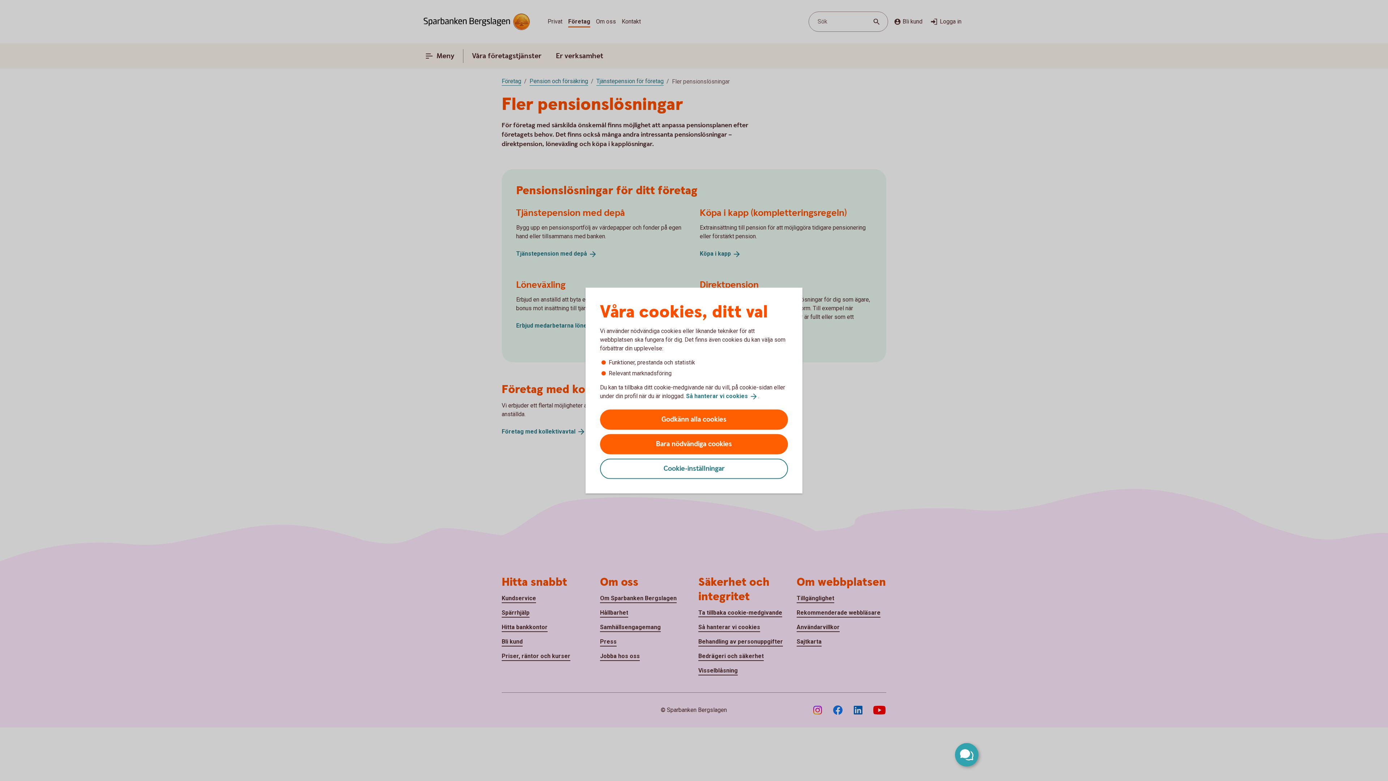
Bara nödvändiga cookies (694, 443)
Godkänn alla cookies (694, 419)
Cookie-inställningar (694, 468)
